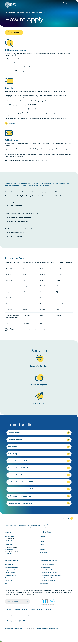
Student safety (44, 583)
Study (10, 12)
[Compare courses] (63, 3)
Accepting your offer (17, 160)
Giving (42, 546)
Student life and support (47, 580)
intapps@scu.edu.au (17, 202)
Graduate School (45, 567)
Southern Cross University (14, 628)
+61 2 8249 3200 (16, 236)
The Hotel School (10, 228)
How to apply (44, 538)
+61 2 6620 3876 (16, 206)
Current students (10, 572)
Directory (43, 536)
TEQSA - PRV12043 (53, 628)
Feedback (8, 609)
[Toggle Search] (68, 3)
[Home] (6, 12)
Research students (10, 575)
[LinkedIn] (20, 621)
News (42, 541)
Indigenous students (11, 570)
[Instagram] (11, 621)
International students (11, 567)
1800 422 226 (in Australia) (19, 221)
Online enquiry (9, 536)
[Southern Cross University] (10, 5)
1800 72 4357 (8, 545)
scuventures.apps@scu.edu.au (21, 217)
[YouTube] (24, 621)
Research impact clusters (47, 570)
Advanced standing (13, 113)
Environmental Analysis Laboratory (50, 575)
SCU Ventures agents (12, 213)
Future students (9, 564)
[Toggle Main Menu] (72, 3)
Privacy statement (36, 609)
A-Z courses (43, 552)
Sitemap (48, 609)
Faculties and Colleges (47, 564)
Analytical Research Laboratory (49, 578)
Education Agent (66, 262)
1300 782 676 (9, 553)
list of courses (20, 53)
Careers (42, 549)
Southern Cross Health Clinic (48, 572)
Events (42, 544)
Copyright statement (21, 609)
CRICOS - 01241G (42, 628)
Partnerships (9, 580)
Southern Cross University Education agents (19, 196)
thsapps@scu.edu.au (17, 232)
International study (18, 12)
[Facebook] (7, 621)
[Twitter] (15, 621)
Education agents (10, 118)
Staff (6, 583)
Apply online (9, 95)
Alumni (7, 578)
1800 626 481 (9, 540)
